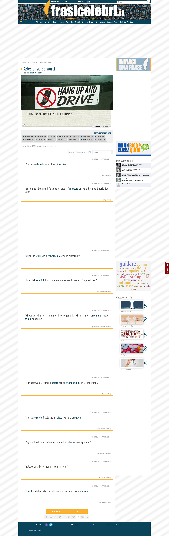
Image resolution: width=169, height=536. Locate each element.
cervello (146, 286)
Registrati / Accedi (59, 1)
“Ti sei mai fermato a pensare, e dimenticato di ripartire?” (49, 114)
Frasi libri (79, 22)
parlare (102, 453)
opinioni (129, 268)
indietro (56, 511)
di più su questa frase (101, 159)
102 (82, 517)
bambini (39, 280)
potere (55, 382)
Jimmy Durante (126, 179)
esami (97, 327)
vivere (121, 286)
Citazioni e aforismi (44, 22)
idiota (71, 442)
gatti (137, 274)
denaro (127, 280)
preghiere (96, 315)
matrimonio (139, 283)
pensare (74, 188)
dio (147, 270)
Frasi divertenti (90, 22)
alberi (103, 478)
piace (59, 417)
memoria (145, 283)
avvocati (140, 280)
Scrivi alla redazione (114, 525)
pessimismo (123, 268)
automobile (126, 282)
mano (85, 491)
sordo (39, 417)
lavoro (141, 271)
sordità (108, 429)
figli (118, 274)
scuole (28, 318)
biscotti (104, 502)
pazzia (134, 268)
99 (69, 517)
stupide (76, 382)
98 (64, 517)
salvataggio (54, 255)
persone (68, 382)
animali (108, 478)
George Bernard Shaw (129, 164)
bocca (55, 442)
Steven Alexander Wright (129, 169)
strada (77, 417)
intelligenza (125, 274)
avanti (77, 511)
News (94, 525)
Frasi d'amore (58, 22)
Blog (131, 22)
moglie (136, 286)
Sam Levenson (126, 174)
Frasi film (69, 22)
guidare (103, 429)
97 (60, 517)
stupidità (107, 175)
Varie (116, 22)
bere (142, 274)
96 (55, 517)
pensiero (63, 164)
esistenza (125, 276)
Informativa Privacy (35, 531)
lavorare (120, 271)
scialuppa (40, 255)
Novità (134, 525)
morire (140, 286)
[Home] (84, 10)
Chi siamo (74, 525)
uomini (142, 264)
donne (141, 267)
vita (132, 274)
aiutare (102, 291)
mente (148, 274)
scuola (108, 327)
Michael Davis (126, 184)
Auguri (110, 22)
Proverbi (102, 22)
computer (132, 270)
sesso (108, 200)
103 (87, 517)
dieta (33, 491)
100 (73, 517)
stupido (40, 164)
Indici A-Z (124, 22)
